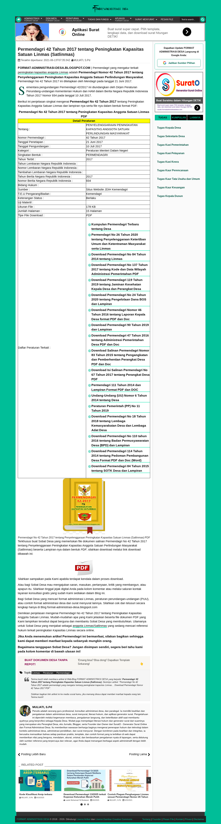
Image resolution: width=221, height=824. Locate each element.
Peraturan (48, 673)
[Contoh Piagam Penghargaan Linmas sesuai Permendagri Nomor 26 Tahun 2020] (128, 780)
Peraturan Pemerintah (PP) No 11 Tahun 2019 (115, 408)
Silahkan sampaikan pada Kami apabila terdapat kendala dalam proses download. (71, 579)
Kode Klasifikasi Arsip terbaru (35, 794)
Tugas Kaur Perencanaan (172, 170)
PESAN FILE (167, 19)
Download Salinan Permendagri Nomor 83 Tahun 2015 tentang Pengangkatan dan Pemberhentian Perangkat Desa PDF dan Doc (120, 357)
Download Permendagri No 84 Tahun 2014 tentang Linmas (118, 257)
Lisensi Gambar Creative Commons (114, 819)
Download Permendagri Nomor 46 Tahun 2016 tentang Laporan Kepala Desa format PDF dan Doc (118, 314)
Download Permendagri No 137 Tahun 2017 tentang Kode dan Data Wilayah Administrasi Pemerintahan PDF (119, 269)
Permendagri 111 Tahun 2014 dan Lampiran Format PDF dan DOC (116, 387)
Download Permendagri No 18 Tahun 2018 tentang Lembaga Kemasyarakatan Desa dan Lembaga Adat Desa (118, 423)
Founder (156, 819)
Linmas (36, 673)
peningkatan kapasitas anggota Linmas (43, 72)
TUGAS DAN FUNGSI (98, 19)
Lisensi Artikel (83, 819)
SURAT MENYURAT (144, 19)
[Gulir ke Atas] (217, 818)
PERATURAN (74, 19)
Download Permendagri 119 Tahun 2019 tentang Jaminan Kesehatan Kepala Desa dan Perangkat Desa (117, 284)
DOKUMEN (53, 19)
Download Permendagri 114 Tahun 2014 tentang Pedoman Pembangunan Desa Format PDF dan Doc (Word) (119, 455)
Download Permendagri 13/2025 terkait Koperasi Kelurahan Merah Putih (85, 795)
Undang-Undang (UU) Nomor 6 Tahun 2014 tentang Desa (119, 398)
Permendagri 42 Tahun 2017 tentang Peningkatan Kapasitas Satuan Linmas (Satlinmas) (81, 52)
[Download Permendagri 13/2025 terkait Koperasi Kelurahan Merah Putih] (84, 780)
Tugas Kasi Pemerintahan (173, 144)
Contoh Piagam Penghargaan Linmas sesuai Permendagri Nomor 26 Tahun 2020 (128, 797)
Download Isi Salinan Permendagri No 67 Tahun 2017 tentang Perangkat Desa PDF (120, 374)
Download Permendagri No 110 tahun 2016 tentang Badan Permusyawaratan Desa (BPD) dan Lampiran (120, 440)
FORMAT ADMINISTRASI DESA (33, 819)
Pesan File (168, 819)
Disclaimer (199, 819)
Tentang (146, 819)
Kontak (179, 819)
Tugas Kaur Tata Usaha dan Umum (178, 179)
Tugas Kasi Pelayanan (170, 153)
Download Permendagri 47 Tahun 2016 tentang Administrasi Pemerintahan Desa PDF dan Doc (120, 340)
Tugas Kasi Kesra (168, 161)
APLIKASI (122, 19)
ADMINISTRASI (31, 19)
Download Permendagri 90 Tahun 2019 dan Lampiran (120, 327)
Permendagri (63, 673)
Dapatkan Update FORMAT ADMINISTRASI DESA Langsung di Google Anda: (179, 52)
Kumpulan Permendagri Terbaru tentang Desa (115, 227)
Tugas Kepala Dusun (170, 196)
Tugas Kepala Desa (169, 127)
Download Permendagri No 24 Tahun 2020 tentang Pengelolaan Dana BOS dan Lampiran (118, 299)
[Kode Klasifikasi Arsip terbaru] (40, 780)
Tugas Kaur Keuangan (171, 187)
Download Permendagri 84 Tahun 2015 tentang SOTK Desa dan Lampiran (120, 468)
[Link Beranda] (18, 19)
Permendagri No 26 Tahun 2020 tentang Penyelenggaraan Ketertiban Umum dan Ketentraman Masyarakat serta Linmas (118, 241)
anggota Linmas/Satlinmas (90, 625)
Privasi (188, 819)
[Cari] (202, 19)
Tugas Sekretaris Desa (171, 136)
